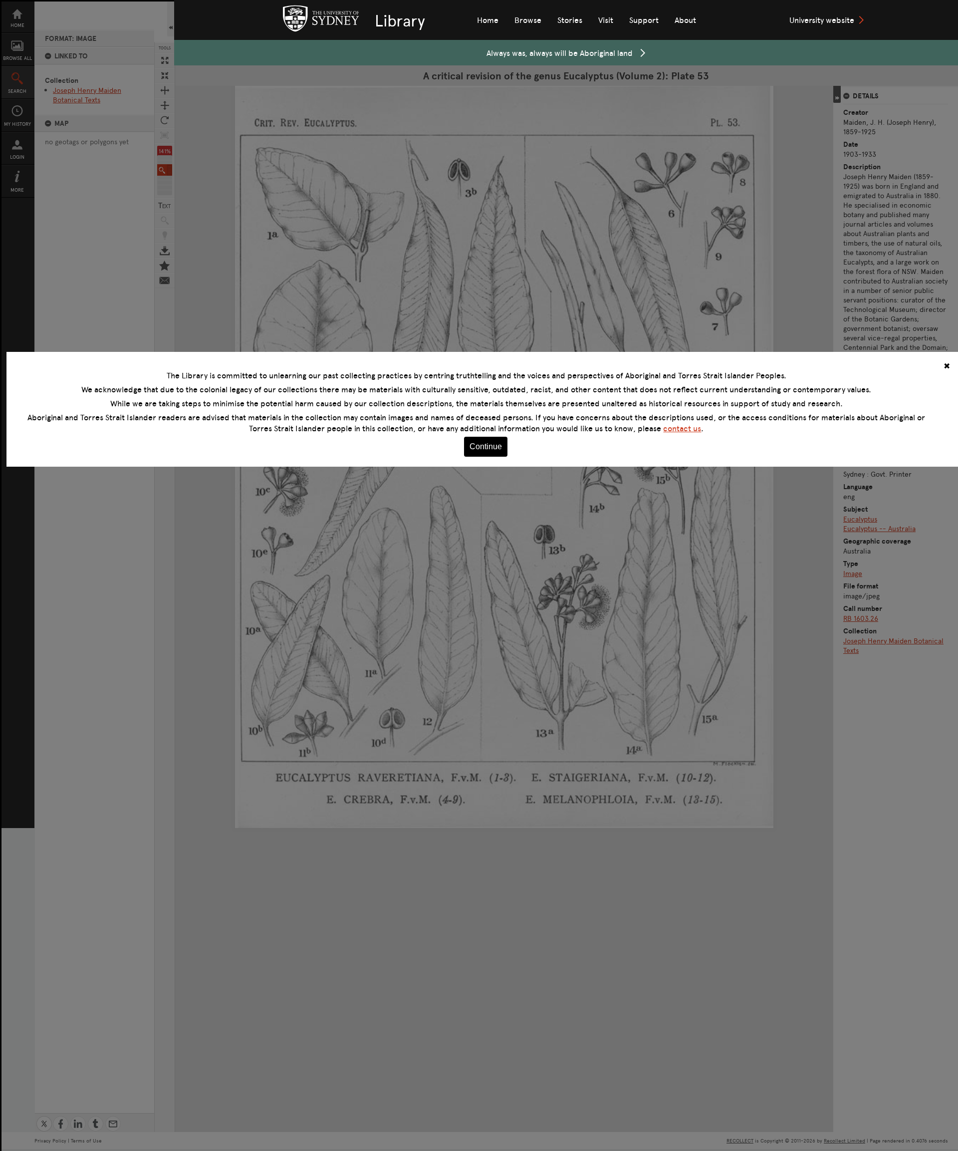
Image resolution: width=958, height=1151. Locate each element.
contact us (682, 428)
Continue (486, 446)
